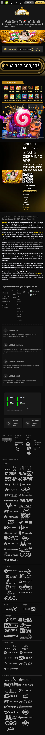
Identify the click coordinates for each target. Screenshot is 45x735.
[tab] (33, 107)
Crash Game (30, 25)
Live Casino (13, 25)
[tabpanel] (22, 37)
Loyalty (14, 294)
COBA (32, 110)
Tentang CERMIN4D (5, 292)
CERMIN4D (4, 222)
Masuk (29, 2)
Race (17, 25)
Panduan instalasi (29, 191)
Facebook (36, 291)
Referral (14, 297)
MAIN (6, 88)
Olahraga (25, 25)
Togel (20, 25)
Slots (9, 25)
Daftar (40, 2)
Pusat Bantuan (6, 302)
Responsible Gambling (5, 297)
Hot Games (6, 25)
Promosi (38, 25)
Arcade (34, 25)
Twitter (35, 295)
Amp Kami (27, 292)
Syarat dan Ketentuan (5, 306)
